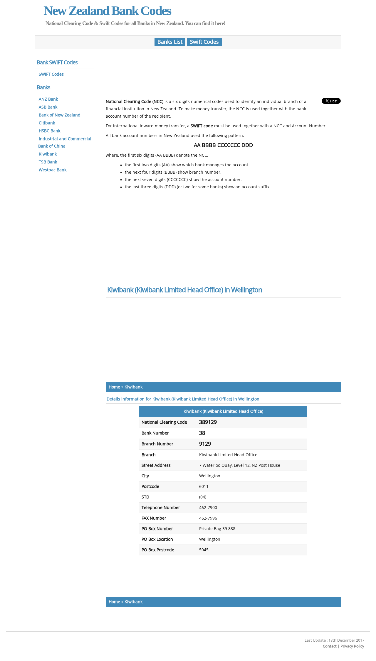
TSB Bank (48, 162)
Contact (330, 646)
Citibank (47, 123)
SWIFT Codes (51, 74)
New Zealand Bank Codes (107, 10)
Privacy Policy (352, 646)
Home (114, 387)
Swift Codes (204, 42)
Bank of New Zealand (59, 115)
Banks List (169, 42)
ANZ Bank (48, 99)
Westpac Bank (52, 170)
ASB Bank (48, 107)
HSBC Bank (49, 131)
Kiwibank (133, 387)
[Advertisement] (223, 71)
